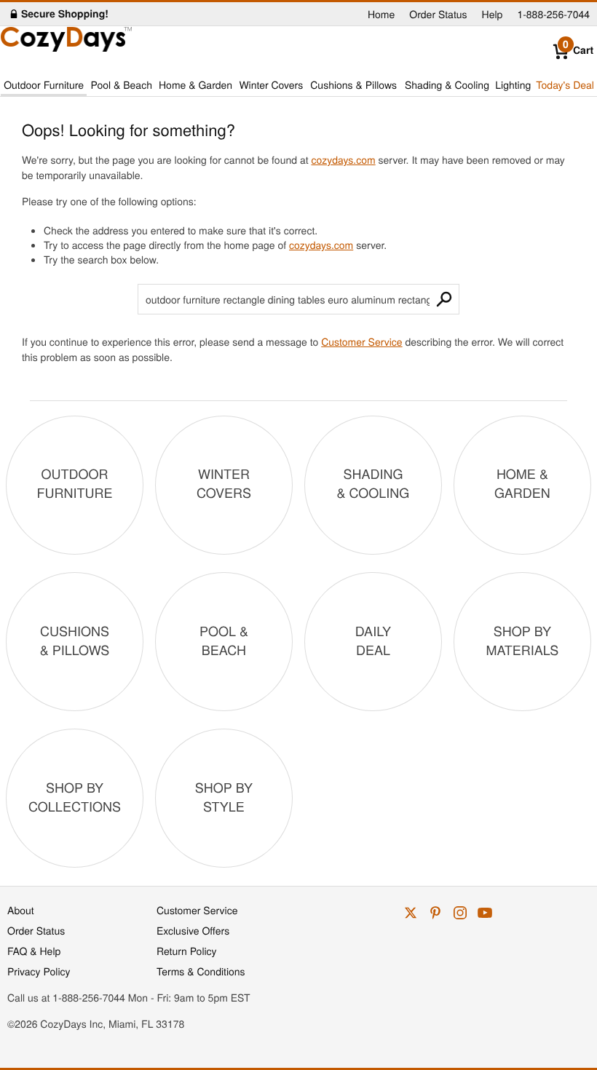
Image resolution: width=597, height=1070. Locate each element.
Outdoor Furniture (44, 84)
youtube (485, 912)
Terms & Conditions (201, 971)
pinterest (435, 912)
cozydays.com (343, 159)
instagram (460, 912)
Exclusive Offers (193, 930)
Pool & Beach (120, 84)
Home (381, 14)
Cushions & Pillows (353, 84)
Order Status (438, 14)
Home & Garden (195, 84)
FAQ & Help (33, 950)
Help (492, 14)
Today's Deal (565, 84)
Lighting (513, 84)
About (20, 910)
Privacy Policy (39, 971)
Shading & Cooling (447, 84)
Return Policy (187, 950)
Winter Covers (271, 84)
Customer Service (361, 341)
